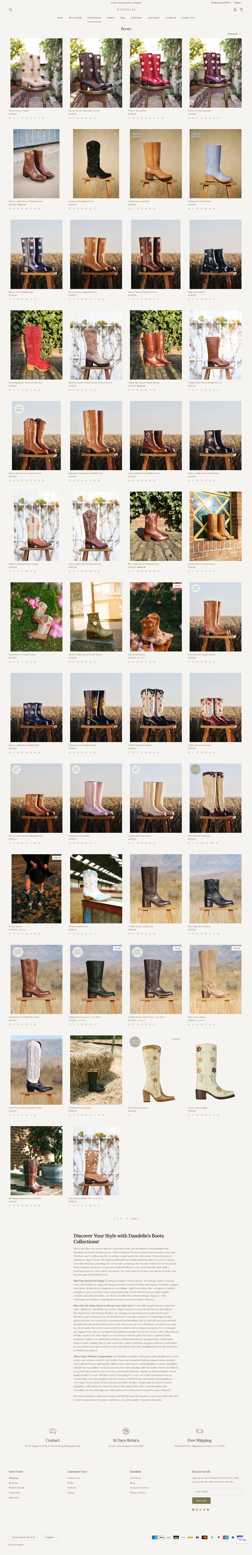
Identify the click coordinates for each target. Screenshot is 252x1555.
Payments (14, 1492)
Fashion (111, 17)
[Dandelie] (126, 10)
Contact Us (73, 1477)
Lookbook (171, 17)
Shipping (13, 1477)
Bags (122, 17)
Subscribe (201, 1500)
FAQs (70, 1482)
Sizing (70, 1492)
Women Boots (94, 17)
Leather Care (188, 17)
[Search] (10, 9)
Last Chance (154, 17)
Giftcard (13, 1497)
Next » (134, 1218)
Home (60, 17)
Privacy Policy (137, 1492)
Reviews (71, 1487)
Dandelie (20, 1544)
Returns (13, 1482)
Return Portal (16, 1487)
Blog (132, 1482)
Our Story (135, 1477)
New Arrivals (75, 17)
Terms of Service (139, 1487)
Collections (136, 17)
